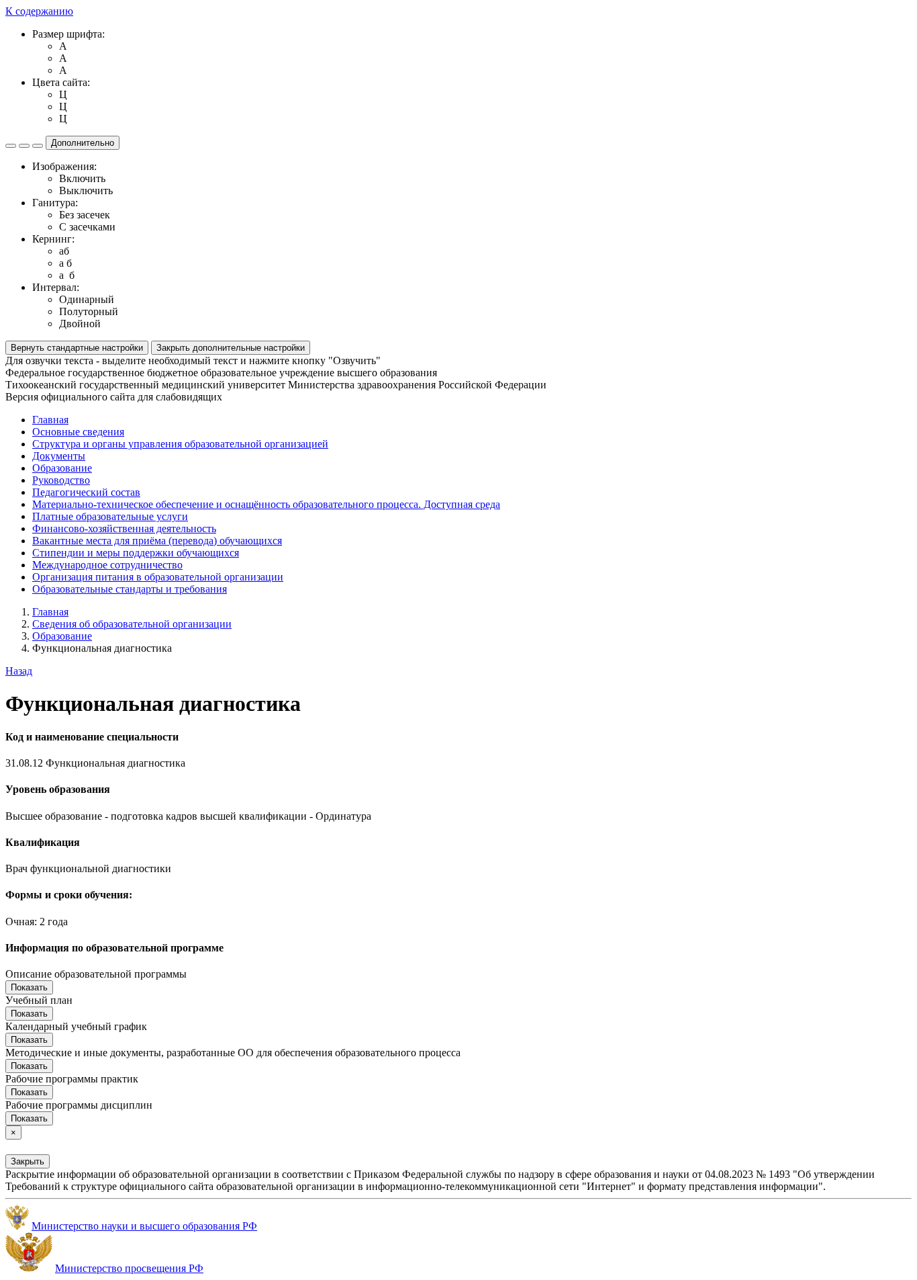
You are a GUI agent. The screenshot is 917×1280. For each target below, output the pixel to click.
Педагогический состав (86, 492)
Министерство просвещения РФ (129, 1268)
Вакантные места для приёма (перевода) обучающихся (157, 540)
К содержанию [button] (39, 11)
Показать (29, 987)
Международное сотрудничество (107, 564)
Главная (50, 419)
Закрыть (27, 1161)
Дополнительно (82, 143)
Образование (62, 468)
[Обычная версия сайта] (37, 146)
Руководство (61, 480)
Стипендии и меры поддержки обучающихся (135, 552)
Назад (18, 671)
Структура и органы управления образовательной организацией (180, 444)
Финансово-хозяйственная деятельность (124, 528)
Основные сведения (78, 431)
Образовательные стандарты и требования (129, 589)
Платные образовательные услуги (110, 516)
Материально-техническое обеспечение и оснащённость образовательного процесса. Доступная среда (266, 504)
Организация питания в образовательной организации (157, 577)
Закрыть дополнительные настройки (230, 348)
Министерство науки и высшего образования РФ (144, 1226)
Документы (58, 456)
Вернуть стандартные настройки (77, 348)
